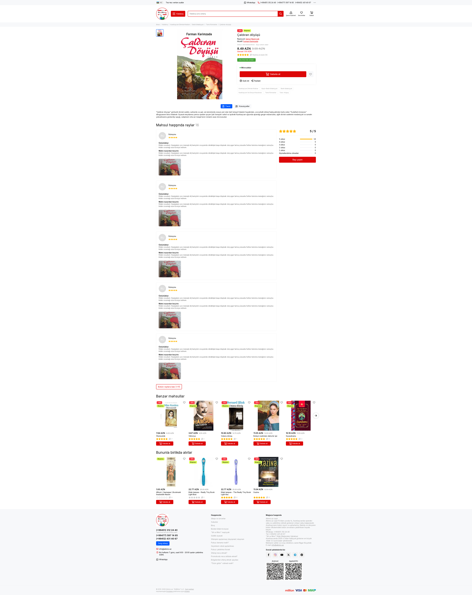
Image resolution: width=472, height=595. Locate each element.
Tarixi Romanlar (211, 24)
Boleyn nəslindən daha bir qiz (265, 436)
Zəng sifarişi (163, 543)
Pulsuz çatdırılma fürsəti (220, 549)
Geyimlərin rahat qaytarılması (222, 546)
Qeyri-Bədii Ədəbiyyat (269, 88)
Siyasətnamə (291, 436)
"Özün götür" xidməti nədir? (222, 563)
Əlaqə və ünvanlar (218, 518)
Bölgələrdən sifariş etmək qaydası (224, 560)
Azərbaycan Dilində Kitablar (180, 24)
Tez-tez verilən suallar (175, 2)
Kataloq (165, 24)
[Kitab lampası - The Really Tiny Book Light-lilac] (236, 472)
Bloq (213, 525)
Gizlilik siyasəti (216, 536)
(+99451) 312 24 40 (268, 2)
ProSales (169, 591)
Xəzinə (256, 492)
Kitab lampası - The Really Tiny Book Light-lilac (236, 493)
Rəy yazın (297, 159)
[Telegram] (295, 555)
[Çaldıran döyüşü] (200, 64)
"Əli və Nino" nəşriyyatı (220, 532)
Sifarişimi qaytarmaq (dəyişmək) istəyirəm (227, 539)
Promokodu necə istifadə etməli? (224, 556)
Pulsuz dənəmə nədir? (220, 543)
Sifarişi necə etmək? (219, 553)
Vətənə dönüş (226, 436)
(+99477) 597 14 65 (285, 2)
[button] (156, 415)
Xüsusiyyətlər (244, 106)
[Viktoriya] (204, 416)
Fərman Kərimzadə (250, 41)
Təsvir (227, 106)
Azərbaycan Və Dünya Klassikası (250, 92)
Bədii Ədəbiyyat (198, 24)
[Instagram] (275, 555)
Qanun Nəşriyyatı (252, 39)
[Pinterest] (301, 555)
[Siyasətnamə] (301, 416)
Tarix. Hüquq (284, 92)
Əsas (158, 24)
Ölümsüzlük (160, 436)
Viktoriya (192, 436)
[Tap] (281, 14)
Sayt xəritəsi (189, 589)
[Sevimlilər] (310, 74)
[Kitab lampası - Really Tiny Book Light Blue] (204, 472)
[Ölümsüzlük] (171, 416)
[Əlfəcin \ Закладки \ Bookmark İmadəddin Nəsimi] (171, 472)
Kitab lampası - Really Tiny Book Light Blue (202, 493)
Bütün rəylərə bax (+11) (169, 387)
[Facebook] (268, 555)
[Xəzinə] (268, 472)
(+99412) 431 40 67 (303, 2)
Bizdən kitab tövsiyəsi (220, 529)
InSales (187, 591)
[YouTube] (282, 555)
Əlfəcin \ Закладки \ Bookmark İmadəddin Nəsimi (168, 493)
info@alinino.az (165, 549)
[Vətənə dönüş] (236, 416)
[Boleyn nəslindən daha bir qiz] (268, 416)
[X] (288, 555)
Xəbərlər (214, 522)
